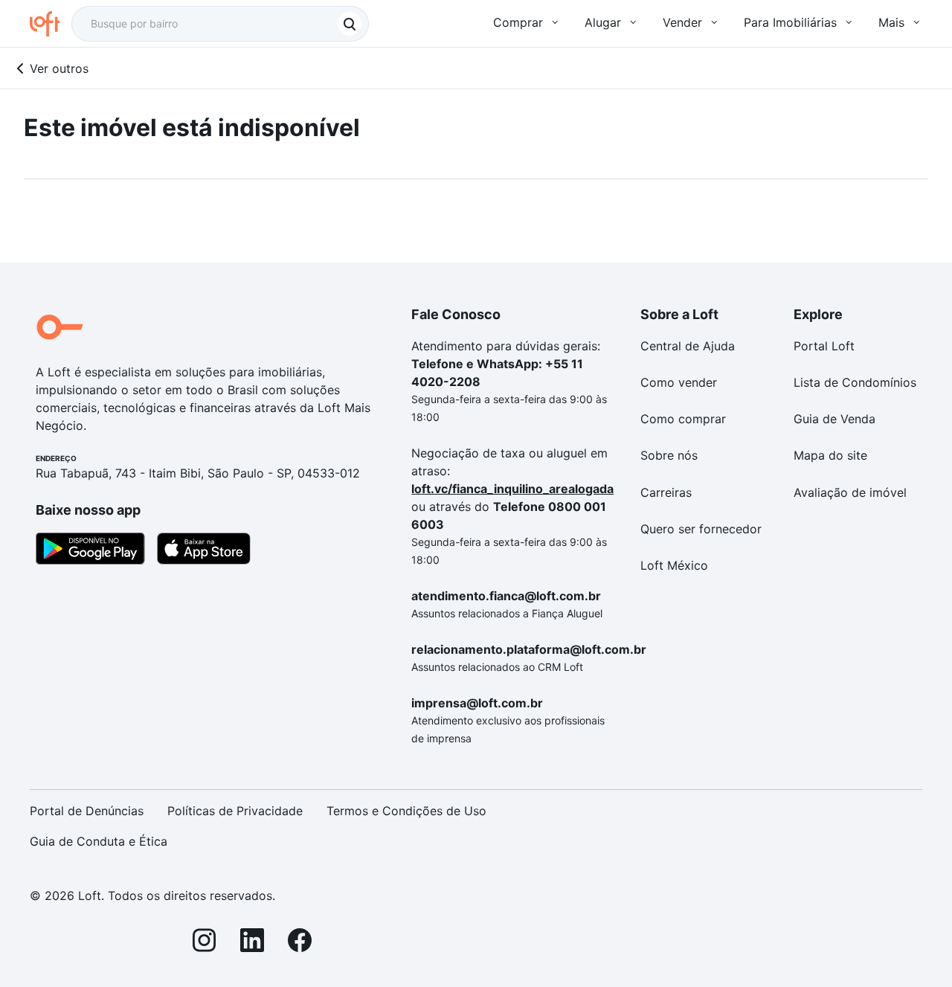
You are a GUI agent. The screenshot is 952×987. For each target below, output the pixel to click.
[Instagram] (204, 942)
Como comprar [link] (683, 418)
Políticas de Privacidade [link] (235, 810)
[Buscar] (349, 24)
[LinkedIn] (252, 942)
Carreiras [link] (666, 492)
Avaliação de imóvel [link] (850, 492)
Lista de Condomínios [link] (855, 382)
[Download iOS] (204, 551)
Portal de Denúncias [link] (87, 810)
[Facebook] (300, 942)
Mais (891, 22)
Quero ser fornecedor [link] (701, 528)
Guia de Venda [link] (834, 418)
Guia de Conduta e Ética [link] (98, 841)
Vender (682, 22)
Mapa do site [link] (830, 455)
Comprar (518, 22)
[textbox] (220, 24)
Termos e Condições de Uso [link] (406, 810)
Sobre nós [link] (669, 455)
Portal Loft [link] (824, 345)
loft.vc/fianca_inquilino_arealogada (512, 488)
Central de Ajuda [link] (687, 345)
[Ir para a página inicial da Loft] (50, 24)
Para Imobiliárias (790, 22)
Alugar (603, 22)
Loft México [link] (674, 565)
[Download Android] (90, 551)
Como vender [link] (678, 382)
